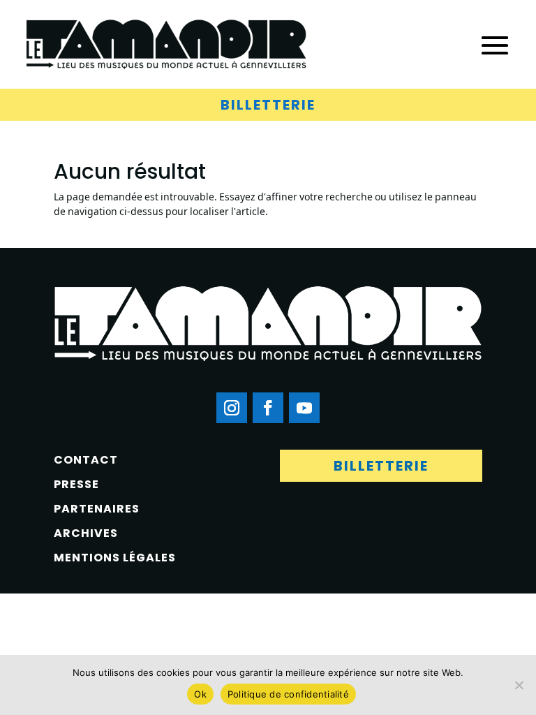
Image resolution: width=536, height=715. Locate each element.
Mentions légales (115, 558)
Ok (200, 694)
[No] (519, 685)
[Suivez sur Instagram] (231, 407)
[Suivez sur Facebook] (268, 407)
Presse (76, 484)
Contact (86, 460)
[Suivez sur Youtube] (304, 407)
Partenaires (97, 509)
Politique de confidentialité (288, 694)
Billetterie (268, 105)
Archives (86, 533)
